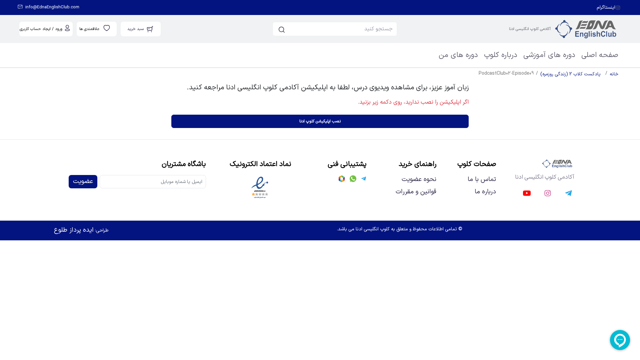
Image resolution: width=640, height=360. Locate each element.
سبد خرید (135, 29)
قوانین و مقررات (416, 192)
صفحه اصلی (599, 55)
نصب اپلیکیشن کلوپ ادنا (320, 121)
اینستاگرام (606, 7)
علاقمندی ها (89, 29)
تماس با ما (482, 179)
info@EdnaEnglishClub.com (52, 7)
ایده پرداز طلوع (74, 230)
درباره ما (485, 192)
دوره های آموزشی (549, 55)
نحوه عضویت (419, 179)
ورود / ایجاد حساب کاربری (41, 29)
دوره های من (458, 55)
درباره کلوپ (500, 55)
